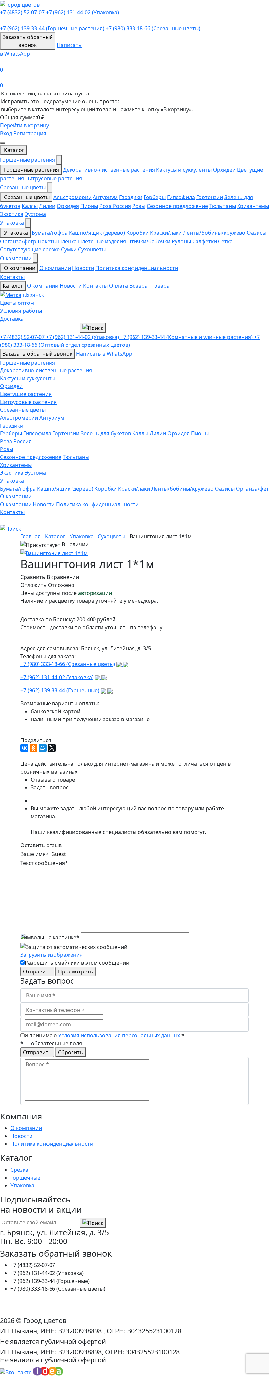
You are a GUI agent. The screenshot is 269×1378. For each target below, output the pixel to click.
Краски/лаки (166, 232)
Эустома (35, 214)
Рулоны (181, 241)
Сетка (225, 241)
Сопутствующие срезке (30, 249)
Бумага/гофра (50, 232)
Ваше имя (34, 854)
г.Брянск (32, 294)
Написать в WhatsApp (104, 353)
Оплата (118, 285)
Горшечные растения (28, 159)
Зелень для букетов (106, 433)
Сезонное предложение (177, 206)
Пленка (67, 241)
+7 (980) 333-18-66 (153, 28)
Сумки (69, 249)
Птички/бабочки (148, 241)
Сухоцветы (92, 249)
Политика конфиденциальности (136, 268)
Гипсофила (181, 197)
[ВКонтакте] (24, 748)
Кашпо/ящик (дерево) (97, 232)
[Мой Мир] (43, 748)
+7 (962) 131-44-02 (82, 12)
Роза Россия (115, 206)
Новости (83, 268)
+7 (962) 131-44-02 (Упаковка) (56, 677)
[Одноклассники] (33, 748)
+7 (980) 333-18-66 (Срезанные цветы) (67, 664)
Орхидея (68, 206)
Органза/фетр (18, 241)
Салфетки (204, 241)
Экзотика (11, 214)
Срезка (19, 1169)
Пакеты (47, 241)
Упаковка (12, 222)
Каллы (30, 206)
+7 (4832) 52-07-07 (23, 12)
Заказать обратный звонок (37, 353)
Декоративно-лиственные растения (109, 169)
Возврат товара (149, 285)
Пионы (89, 206)
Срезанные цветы (23, 187)
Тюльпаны (222, 206)
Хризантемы (253, 206)
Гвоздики (130, 197)
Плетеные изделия (102, 241)
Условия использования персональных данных (119, 1035)
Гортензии (209, 197)
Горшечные (25, 1177)
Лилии (47, 206)
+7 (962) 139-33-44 (52, 28)
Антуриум (105, 197)
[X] (52, 748)
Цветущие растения (26, 394)
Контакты (12, 277)
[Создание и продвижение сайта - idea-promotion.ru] (49, 1371)
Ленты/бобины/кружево (214, 232)
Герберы (155, 197)
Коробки (137, 232)
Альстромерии (72, 197)
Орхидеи (224, 169)
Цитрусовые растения (53, 178)
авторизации (95, 592)
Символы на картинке (49, 937)
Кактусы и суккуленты (184, 169)
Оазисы (256, 232)
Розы (138, 206)
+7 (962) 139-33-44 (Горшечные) (59, 690)
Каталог (13, 150)
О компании (16, 258)
